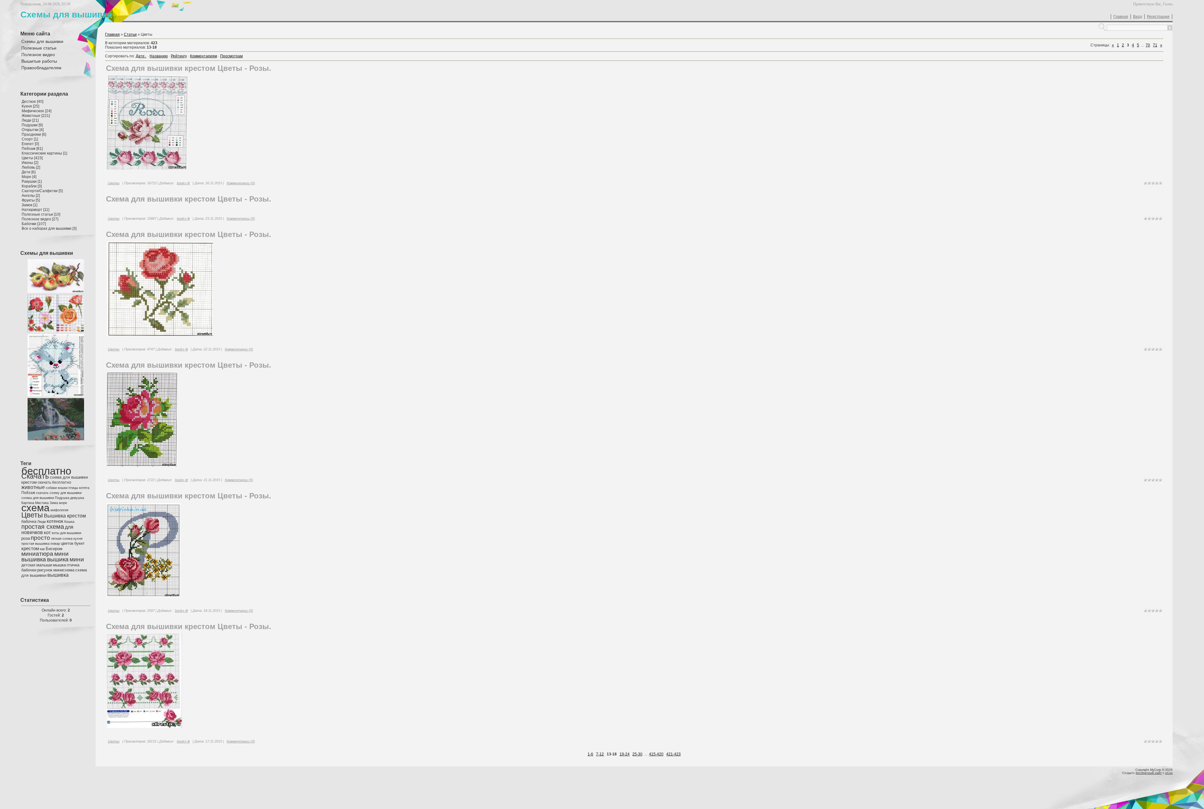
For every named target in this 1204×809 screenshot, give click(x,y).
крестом (30, 548)
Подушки (30, 125)
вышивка (58, 575)
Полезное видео (36, 219)
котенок (55, 521)
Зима (54, 503)
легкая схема (61, 538)
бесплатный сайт (1149, 773)
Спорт (27, 139)
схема (35, 507)
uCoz (1169, 773)
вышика (58, 559)
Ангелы (28, 195)
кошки (62, 488)
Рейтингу (179, 56)
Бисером (54, 548)
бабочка (28, 521)
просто (40, 537)
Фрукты (28, 200)
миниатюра (37, 553)
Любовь (28, 167)
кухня (77, 538)
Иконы (27, 162)
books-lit (183, 183)
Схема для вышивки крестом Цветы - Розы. (188, 68)
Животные (31, 115)
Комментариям (203, 56)
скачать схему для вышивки (59, 493)
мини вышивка (45, 556)
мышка (59, 565)
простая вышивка (35, 543)
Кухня (27, 106)
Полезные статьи (37, 214)
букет (79, 543)
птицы (73, 488)
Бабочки (29, 224)
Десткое (29, 101)
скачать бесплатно (54, 482)
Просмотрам (231, 56)
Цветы (27, 158)
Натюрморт (32, 210)
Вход (1137, 16)
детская (28, 565)
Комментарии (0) (241, 183)
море (63, 503)
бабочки (28, 570)
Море (26, 177)
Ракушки (29, 181)
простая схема (42, 526)
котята (84, 488)
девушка (77, 498)
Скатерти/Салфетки (40, 191)
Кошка (69, 521)
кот (47, 532)
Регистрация (1158, 16)
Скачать (35, 476)
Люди (26, 120)
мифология (59, 510)
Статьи (130, 34)
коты (55, 533)
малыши (44, 565)
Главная (1120, 16)
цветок (67, 543)
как (42, 549)
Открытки (30, 130)
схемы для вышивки (37, 498)
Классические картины (42, 153)
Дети (26, 172)
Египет (28, 144)
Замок (27, 205)
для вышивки (70, 533)
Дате (140, 56)
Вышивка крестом (65, 515)
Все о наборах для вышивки (46, 228)
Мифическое (33, 111)
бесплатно (46, 471)
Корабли (29, 186)
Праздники (31, 134)
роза (25, 538)
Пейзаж (28, 148)
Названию (159, 56)
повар (55, 543)
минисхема (63, 570)
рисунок (44, 570)
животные (33, 487)
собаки (51, 488)
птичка (73, 565)
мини (77, 559)
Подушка (62, 498)
